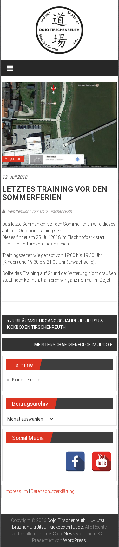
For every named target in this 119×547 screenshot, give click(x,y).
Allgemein (13, 158)
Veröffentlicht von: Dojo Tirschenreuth (39, 211)
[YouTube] (101, 461)
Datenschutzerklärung (53, 491)
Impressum (16, 491)
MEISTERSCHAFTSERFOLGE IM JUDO (71, 344)
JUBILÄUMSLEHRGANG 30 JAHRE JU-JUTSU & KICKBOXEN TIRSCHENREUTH (55, 324)
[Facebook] (75, 461)
